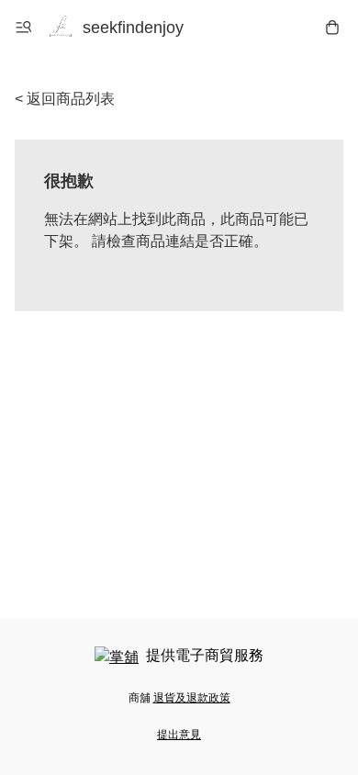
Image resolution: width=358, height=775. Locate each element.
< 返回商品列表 (65, 99)
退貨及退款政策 (191, 697)
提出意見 (179, 734)
